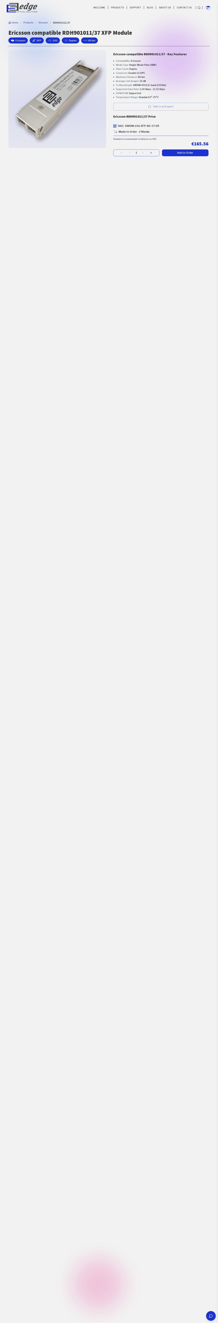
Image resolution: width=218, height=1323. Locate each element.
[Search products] (199, 7)
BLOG (150, 7)
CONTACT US (184, 7)
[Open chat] (211, 1316)
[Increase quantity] (151, 152)
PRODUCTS (117, 7)
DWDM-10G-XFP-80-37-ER (142, 125)
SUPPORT (135, 7)
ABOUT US (165, 7)
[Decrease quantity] (121, 152)
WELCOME (99, 7)
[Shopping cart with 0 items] (208, 8)
